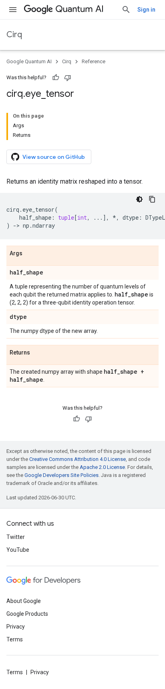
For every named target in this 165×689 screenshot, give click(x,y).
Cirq (14, 35)
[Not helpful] (68, 78)
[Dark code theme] (139, 199)
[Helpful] (56, 78)
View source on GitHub (53, 156)
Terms (14, 639)
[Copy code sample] (152, 199)
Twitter (15, 537)
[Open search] (126, 9)
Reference (93, 61)
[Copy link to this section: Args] (30, 253)
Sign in (146, 9)
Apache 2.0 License (102, 467)
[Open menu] (13, 9)
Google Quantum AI (29, 61)
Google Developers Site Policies (61, 475)
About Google (23, 601)
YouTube (17, 550)
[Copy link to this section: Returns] (38, 353)
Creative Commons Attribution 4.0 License (77, 459)
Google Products (27, 614)
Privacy (15, 626)
